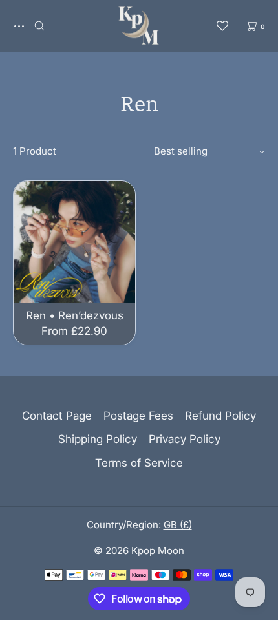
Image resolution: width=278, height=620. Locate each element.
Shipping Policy (97, 439)
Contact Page (57, 415)
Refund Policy (220, 415)
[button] (39, 25)
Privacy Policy (184, 439)
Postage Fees (138, 415)
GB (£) (178, 524)
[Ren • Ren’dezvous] (74, 242)
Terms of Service (139, 462)
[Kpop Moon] (139, 25)
